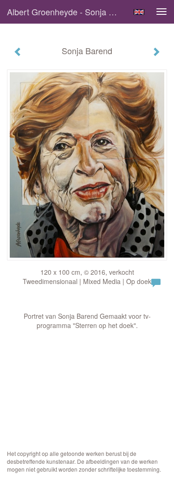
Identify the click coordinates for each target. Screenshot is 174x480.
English (139, 12)
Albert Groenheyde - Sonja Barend (66, 12)
